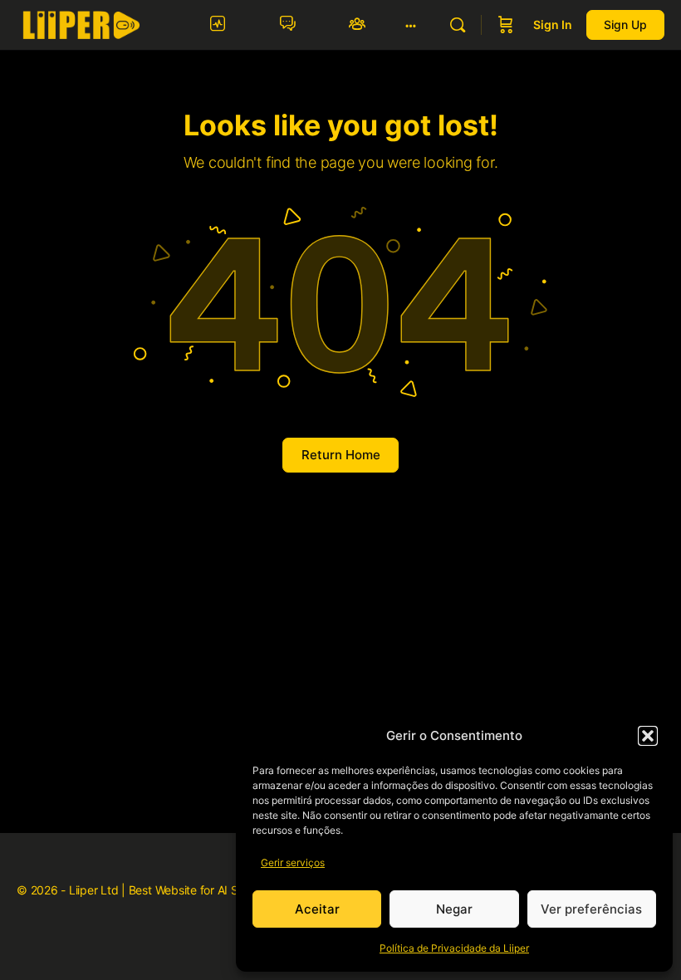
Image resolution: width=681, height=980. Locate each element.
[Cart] (506, 25)
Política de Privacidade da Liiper (454, 948)
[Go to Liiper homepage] (81, 24)
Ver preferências (591, 909)
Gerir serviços (293, 862)
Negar (454, 909)
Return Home (340, 455)
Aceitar (317, 909)
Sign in (552, 24)
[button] (647, 736)
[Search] (457, 25)
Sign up (625, 24)
